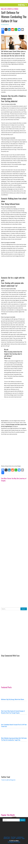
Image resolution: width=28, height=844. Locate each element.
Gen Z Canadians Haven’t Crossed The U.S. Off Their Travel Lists (14, 725)
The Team (13, 837)
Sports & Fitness (12, 9)
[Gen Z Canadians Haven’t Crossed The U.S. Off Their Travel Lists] (14, 719)
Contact (13, 838)
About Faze (7, 837)
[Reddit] (12, 29)
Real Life (3, 9)
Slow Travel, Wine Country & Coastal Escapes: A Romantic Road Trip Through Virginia (13, 712)
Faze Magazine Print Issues (14, 842)
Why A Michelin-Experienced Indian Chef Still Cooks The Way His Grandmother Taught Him (14, 739)
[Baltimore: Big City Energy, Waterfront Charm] (14, 694)
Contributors (20, 837)
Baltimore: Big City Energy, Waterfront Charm (12, 699)
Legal (23, 838)
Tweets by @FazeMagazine (8, 780)
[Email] (22, 29)
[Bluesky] (19, 29)
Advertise (18, 838)
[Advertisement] (14, 543)
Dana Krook (5, 24)
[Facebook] (2, 29)
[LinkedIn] (9, 29)
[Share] (2, 32)
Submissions (7, 838)
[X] (6, 29)
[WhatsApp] (16, 29)
